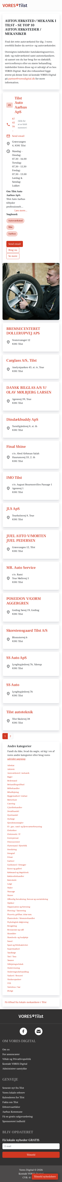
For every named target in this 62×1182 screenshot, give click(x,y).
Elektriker (12, 830)
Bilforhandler (13, 788)
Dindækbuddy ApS (22, 419)
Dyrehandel (12, 815)
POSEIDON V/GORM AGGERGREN (23, 601)
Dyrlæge (11, 819)
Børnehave (12, 800)
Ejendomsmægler (15, 822)
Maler (10, 887)
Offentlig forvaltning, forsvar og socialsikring (27, 899)
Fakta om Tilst (10, 1102)
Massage (11, 891)
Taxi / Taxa (11, 956)
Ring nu (12, 250)
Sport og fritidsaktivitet (17, 945)
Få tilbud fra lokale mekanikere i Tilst (25, 1002)
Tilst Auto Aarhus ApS (21, 105)
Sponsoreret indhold (13, 1121)
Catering (11, 803)
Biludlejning (13, 792)
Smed (9, 941)
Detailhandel (13, 811)
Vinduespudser (14, 979)
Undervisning (13, 968)
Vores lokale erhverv (13, 1092)
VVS (9, 983)
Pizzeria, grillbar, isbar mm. (19, 914)
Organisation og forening (18, 907)
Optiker (10, 903)
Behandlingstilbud (15, 784)
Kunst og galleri (14, 868)
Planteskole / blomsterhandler (21, 918)
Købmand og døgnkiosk (18, 872)
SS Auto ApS (16, 657)
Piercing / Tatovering (16, 910)
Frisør (10, 857)
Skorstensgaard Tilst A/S (27, 630)
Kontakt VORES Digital (14, 1063)
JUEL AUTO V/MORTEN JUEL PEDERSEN (26, 538)
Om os (6, 1049)
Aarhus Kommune (12, 1111)
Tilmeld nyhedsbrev (45, 1176)
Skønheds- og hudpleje (17, 937)
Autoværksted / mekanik (18, 773)
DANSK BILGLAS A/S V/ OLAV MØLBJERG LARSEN (28, 390)
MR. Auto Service (21, 567)
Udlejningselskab (15, 964)
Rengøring (12, 926)
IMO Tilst (14, 477)
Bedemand (12, 780)
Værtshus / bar (13, 987)
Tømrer (10, 960)
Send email (14, 244)
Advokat (10, 765)
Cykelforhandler (14, 807)
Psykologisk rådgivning (17, 922)
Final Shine (16, 446)
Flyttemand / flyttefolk (17, 845)
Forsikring (12, 849)
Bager (9, 777)
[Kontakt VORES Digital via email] (38, 1031)
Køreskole (12, 880)
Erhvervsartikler (11, 1107)
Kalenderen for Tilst (13, 1097)
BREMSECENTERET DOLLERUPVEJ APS (23, 331)
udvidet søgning (16, 759)
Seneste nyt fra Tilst (13, 1087)
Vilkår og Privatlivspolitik (16, 1059)
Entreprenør (13, 838)
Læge (9, 884)
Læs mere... (20, 210)
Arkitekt (11, 769)
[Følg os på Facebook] (23, 1031)
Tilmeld (31, 1154)
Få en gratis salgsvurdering (17, 1116)
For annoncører (11, 1054)
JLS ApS (13, 508)
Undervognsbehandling (18, 972)
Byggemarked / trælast (17, 796)
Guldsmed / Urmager (16, 865)
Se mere (12, 256)
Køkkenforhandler (15, 876)
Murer (10, 895)
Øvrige (10, 991)
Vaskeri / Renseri (15, 975)
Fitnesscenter (13, 842)
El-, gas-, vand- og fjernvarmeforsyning (24, 826)
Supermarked (13, 949)
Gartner (10, 861)
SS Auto (12, 684)
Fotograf (11, 853)
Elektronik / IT (13, 834)
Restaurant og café (15, 929)
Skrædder (11, 933)
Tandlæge (11, 952)
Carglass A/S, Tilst (21, 360)
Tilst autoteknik (19, 712)
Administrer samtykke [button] (14, 1068)
